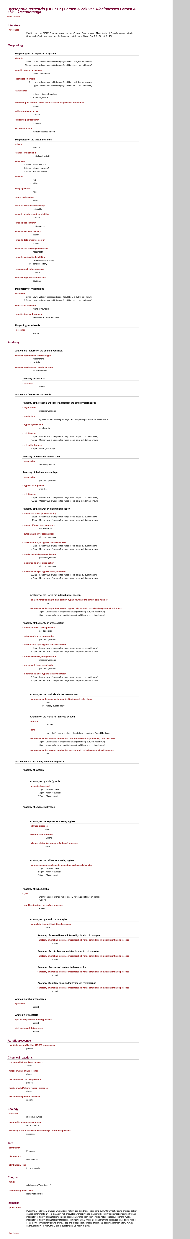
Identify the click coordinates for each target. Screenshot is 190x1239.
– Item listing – (13, 16)
